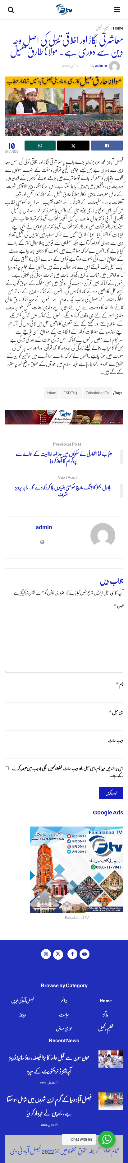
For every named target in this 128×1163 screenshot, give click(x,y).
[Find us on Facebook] (72, 954)
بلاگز (105, 1014)
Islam (51, 392)
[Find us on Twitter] (58, 955)
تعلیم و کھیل (102, 28)
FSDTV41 (71, 392)
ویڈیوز (22, 1014)
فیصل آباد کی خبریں (22, 1000)
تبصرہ (118, 605)
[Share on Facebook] (107, 146)
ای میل (116, 712)
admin (101, 65)
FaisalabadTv (97, 392)
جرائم (64, 1000)
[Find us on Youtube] (84, 954)
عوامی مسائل (64, 1028)
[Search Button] (11, 9)
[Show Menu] (117, 9)
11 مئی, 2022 (70, 65)
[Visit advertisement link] (64, 417)
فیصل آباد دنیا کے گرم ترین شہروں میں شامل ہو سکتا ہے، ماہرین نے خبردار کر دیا (49, 1105)
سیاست (64, 1014)
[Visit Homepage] (64, 9)
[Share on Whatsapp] (40, 146)
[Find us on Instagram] (46, 954)
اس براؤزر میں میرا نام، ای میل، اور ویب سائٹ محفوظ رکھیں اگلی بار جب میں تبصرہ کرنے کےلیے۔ (67, 772)
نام (119, 684)
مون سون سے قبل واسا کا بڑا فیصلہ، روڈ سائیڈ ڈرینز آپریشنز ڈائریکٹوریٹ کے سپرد (49, 1063)
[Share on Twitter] (73, 146)
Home (118, 28)
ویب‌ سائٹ (115, 740)
